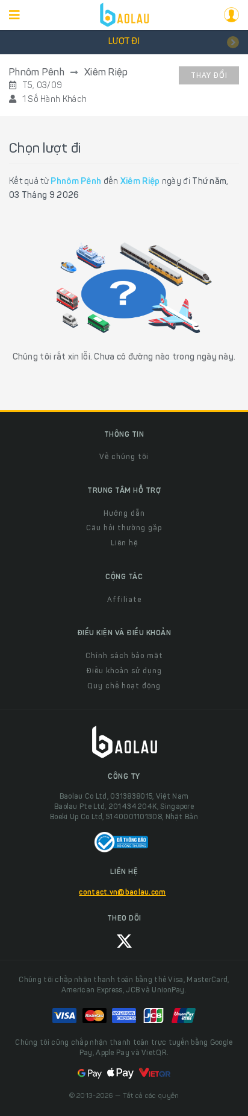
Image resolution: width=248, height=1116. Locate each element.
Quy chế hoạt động (124, 686)
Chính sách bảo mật (124, 656)
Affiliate (124, 600)
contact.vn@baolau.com (122, 892)
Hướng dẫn (124, 514)
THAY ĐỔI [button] (209, 76)
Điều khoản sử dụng (124, 671)
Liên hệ (124, 543)
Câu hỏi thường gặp (124, 528)
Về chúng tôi (124, 457)
